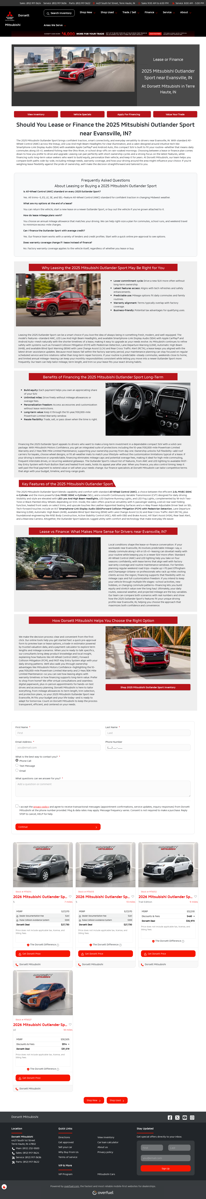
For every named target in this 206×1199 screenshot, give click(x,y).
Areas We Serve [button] (53, 25)
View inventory (106, 1137)
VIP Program (65, 1174)
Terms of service (67, 1156)
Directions (64, 1137)
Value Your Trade (175, 114)
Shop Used (115, 1100)
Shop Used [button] (107, 12)
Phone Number (113, 741)
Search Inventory (61, 13)
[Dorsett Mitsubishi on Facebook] (168, 1116)
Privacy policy (105, 1151)
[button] (114, 3)
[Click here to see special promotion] (103, 33)
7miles (69, 901)
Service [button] (167, 12)
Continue (23, 826)
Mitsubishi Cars (106, 1174)
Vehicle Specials (82, 114)
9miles (194, 901)
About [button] (184, 12)
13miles (130, 901)
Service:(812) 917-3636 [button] (28, 1157)
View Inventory (36, 114)
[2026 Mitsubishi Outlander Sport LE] (43, 992)
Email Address (24, 741)
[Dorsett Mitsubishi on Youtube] (183, 1116)
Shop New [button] (86, 12)
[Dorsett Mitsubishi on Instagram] (191, 1116)
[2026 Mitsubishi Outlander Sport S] (43, 864)
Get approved (66, 1142)
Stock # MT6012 (149, 891)
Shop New (92, 1100)
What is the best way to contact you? (37, 756)
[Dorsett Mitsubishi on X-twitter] (176, 1116)
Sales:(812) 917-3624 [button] (27, 1152)
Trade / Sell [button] (129, 12)
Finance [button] (149, 12)
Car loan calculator (108, 1142)
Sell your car (65, 1146)
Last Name (112, 727)
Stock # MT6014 (23, 891)
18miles (68, 1029)
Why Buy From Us (68, 1151)
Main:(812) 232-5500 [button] (27, 1148)
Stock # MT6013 (86, 891)
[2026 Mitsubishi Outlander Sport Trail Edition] (168, 864)
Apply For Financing (128, 114)
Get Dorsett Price (32, 953)
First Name (22, 727)
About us (103, 1146)
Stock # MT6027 (24, 1019)
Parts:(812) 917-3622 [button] (27, 1161)
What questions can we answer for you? (39, 778)
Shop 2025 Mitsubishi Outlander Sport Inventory (148, 687)
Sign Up (165, 1168)
